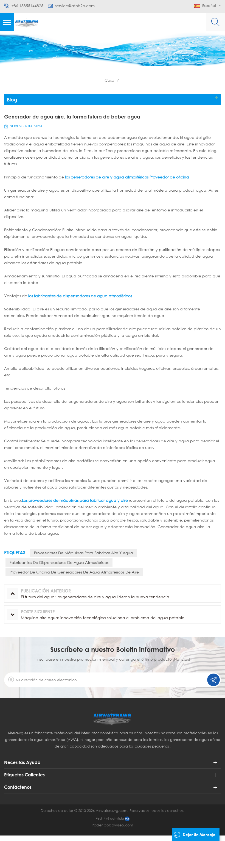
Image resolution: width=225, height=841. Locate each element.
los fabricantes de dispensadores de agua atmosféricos (80, 295)
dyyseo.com (122, 825)
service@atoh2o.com (75, 6)
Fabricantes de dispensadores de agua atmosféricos (59, 562)
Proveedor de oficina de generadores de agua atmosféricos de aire (74, 572)
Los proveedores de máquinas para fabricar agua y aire (75, 500)
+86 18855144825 (27, 6)
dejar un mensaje (199, 834)
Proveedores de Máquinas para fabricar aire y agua (83, 552)
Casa (109, 80)
